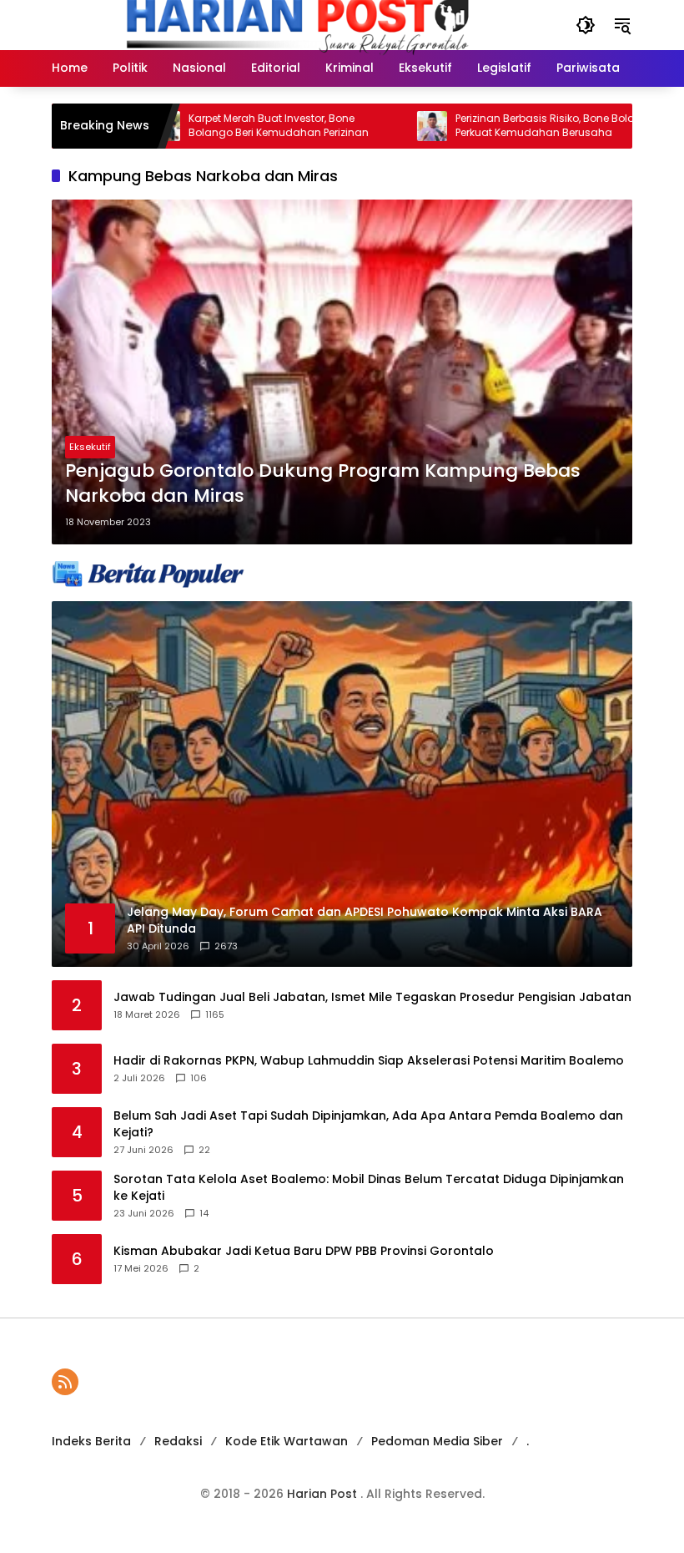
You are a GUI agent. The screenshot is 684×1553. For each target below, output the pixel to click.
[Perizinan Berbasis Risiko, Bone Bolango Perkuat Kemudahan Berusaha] (391, 126)
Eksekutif (90, 446)
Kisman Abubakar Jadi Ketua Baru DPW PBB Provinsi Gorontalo (303, 1251)
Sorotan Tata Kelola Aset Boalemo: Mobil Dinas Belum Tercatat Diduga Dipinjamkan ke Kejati (368, 1187)
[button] (586, 25)
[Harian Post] (297, 24)
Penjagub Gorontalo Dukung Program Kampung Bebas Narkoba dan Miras (323, 483)
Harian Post (323, 1493)
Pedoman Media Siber (437, 1441)
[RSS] (65, 1381)
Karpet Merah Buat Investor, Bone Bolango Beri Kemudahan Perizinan (238, 125)
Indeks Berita (91, 1441)
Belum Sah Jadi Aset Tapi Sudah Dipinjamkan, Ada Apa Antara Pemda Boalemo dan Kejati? (368, 1124)
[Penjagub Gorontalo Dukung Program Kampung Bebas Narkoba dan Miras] (342, 372)
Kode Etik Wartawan (286, 1441)
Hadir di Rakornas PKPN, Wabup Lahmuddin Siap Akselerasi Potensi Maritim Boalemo (368, 1061)
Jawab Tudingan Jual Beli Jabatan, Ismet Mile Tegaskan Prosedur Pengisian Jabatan (372, 997)
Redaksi (178, 1441)
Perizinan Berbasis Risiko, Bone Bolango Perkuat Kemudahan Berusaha (515, 125)
